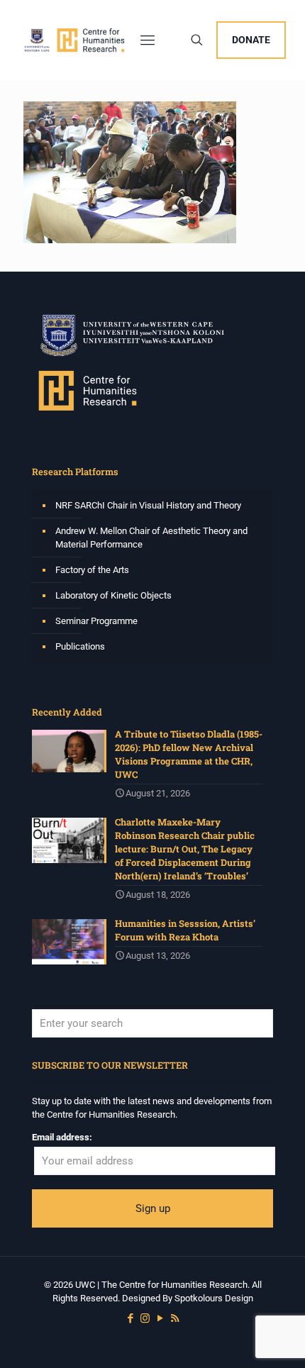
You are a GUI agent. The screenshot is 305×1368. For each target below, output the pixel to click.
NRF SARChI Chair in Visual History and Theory (148, 505)
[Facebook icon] (130, 1318)
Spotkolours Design (213, 1298)
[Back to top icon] (276, 1339)
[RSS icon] (175, 1318)
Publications (80, 646)
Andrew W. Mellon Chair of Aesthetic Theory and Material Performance (151, 537)
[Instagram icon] (145, 1318)
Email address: (62, 1137)
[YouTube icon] (160, 1318)
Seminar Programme (96, 621)
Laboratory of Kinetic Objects (113, 595)
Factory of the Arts (92, 570)
